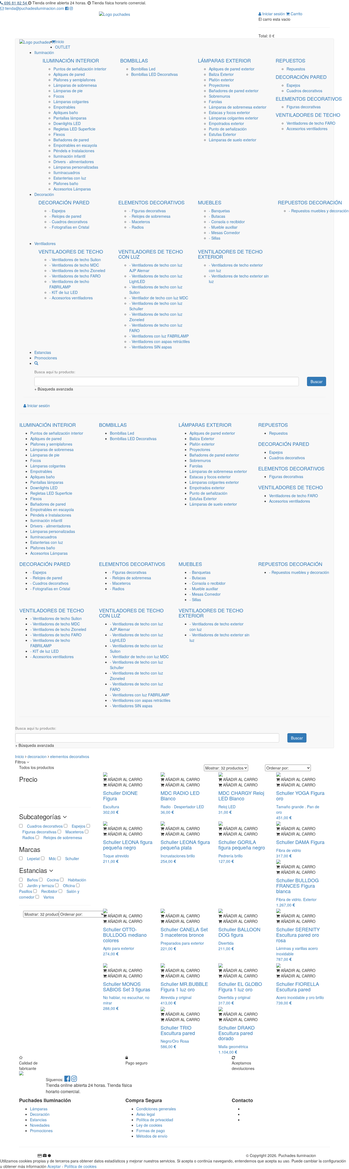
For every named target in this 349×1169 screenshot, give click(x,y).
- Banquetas (219, 210)
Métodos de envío (151, 1136)
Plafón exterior (221, 79)
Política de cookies (80, 1166)
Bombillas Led (143, 68)
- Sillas (214, 238)
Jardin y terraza (39, 885)
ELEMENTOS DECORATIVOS (309, 98)
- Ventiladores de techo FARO (75, 276)
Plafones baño (65, 183)
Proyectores (219, 85)
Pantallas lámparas (69, 118)
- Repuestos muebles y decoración (319, 210)
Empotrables (64, 107)
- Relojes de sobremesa (149, 216)
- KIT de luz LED (63, 292)
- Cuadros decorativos (68, 221)
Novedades (40, 1125)
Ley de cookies (149, 1125)
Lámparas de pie (68, 90)
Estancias (38, 1119)
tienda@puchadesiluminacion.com (34, 8)
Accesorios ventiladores (307, 128)
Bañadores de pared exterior (233, 90)
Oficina (67, 885)
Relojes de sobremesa (60, 837)
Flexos (59, 134)
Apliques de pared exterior (231, 68)
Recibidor (48, 891)
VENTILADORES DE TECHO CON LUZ (150, 254)
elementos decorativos (69, 756)
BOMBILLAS (134, 60)
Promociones (41, 1130)
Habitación (75, 879)
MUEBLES (209, 202)
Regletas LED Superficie (74, 129)
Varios (46, 897)
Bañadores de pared (71, 139)
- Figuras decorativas (147, 210)
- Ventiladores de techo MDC (74, 265)
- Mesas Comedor (224, 232)
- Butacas (217, 216)
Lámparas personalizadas (75, 167)
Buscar (317, 381)
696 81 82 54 (15, 2)
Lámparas (38, 1108)
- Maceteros (139, 221)
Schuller (70, 858)
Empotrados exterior (226, 123)
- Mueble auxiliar (223, 227)
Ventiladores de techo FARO (311, 123)
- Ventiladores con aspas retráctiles (159, 341)
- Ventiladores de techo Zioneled (77, 270)
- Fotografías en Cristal (69, 227)
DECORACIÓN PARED (301, 76)
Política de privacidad (154, 1119)
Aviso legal (145, 1114)
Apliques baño (65, 112)
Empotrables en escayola (75, 145)
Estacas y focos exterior (229, 112)
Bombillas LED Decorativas (154, 74)
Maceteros (72, 831)
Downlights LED (67, 123)
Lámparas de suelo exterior (232, 139)
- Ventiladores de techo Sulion (75, 259)
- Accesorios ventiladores (71, 297)
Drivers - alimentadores (73, 161)
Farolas (215, 101)
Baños (31, 879)
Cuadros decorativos (304, 90)
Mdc (50, 858)
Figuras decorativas (304, 106)
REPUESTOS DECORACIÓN (310, 202)
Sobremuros (219, 96)
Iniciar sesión (273, 13)
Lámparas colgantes (71, 101)
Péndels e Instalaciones (73, 150)
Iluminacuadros (66, 172)
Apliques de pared (69, 74)
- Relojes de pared (65, 216)
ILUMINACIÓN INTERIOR (71, 60)
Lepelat (32, 858)
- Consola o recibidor (227, 221)
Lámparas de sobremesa (75, 85)
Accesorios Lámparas (72, 189)
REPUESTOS (290, 60)
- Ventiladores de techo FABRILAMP (69, 284)
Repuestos (296, 68)
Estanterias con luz (69, 178)
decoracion (38, 756)
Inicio (20, 756)
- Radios (136, 227)
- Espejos (57, 210)
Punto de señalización (228, 129)
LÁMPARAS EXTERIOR (224, 60)
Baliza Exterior (221, 74)
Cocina (51, 879)
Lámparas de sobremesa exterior (237, 107)
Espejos (293, 85)
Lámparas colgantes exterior (233, 118)
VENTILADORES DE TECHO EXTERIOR (230, 254)
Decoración (40, 1114)
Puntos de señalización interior (79, 68)
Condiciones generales (156, 1108)
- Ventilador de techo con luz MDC (158, 297)
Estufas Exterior (222, 134)
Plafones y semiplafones (74, 79)
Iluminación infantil (69, 156)
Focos (58, 96)
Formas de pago (150, 1130)
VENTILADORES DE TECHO (308, 114)
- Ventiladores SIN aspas (150, 347)
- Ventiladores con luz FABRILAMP (159, 336)
